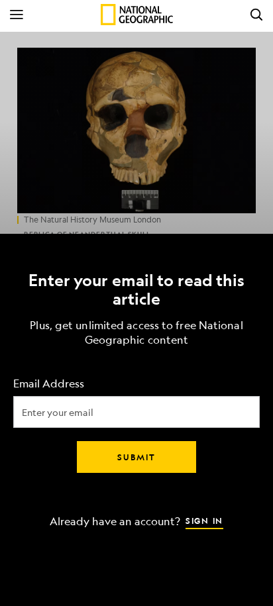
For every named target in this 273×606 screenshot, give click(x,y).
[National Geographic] (137, 14)
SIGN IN (204, 520)
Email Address (48, 383)
